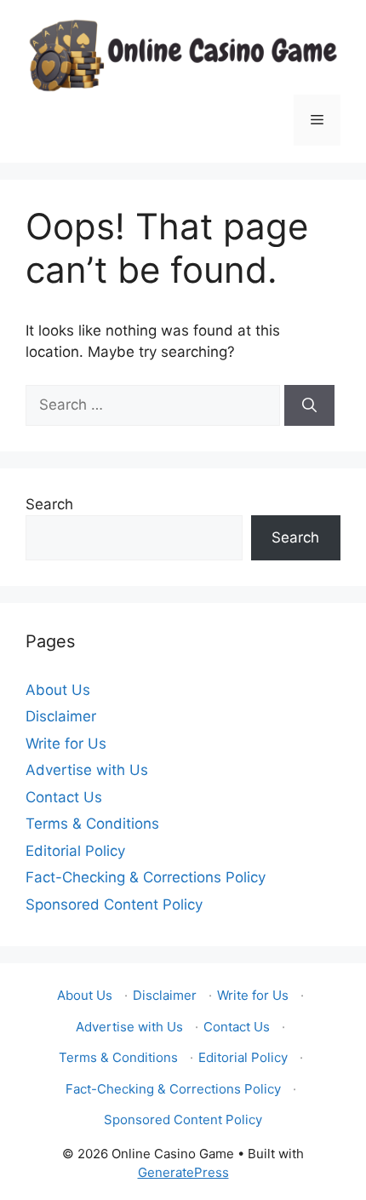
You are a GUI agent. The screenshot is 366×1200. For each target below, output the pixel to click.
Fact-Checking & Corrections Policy (146, 877)
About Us (58, 689)
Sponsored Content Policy (114, 904)
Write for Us (66, 743)
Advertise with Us (87, 769)
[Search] (309, 405)
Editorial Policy (75, 850)
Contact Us (64, 797)
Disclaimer (61, 716)
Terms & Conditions (92, 823)
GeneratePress (183, 1172)
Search (49, 504)
